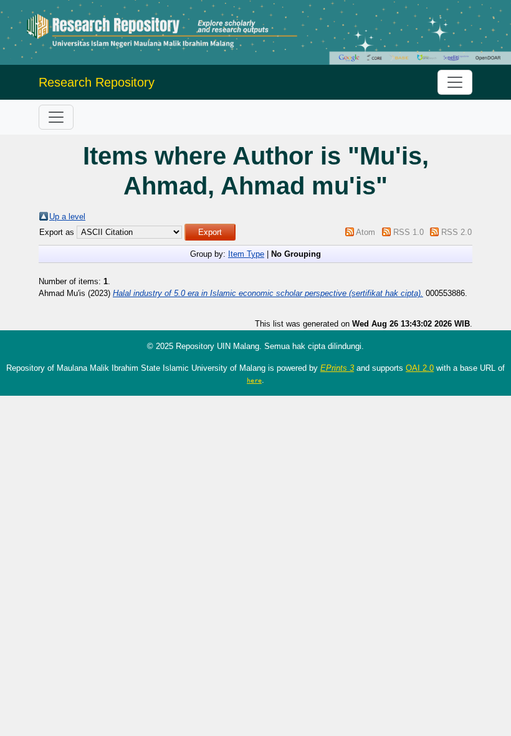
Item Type (246, 254)
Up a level (67, 216)
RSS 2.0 (456, 232)
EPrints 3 (337, 368)
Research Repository (97, 82)
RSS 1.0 (408, 232)
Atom (365, 232)
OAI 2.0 (420, 368)
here (254, 380)
